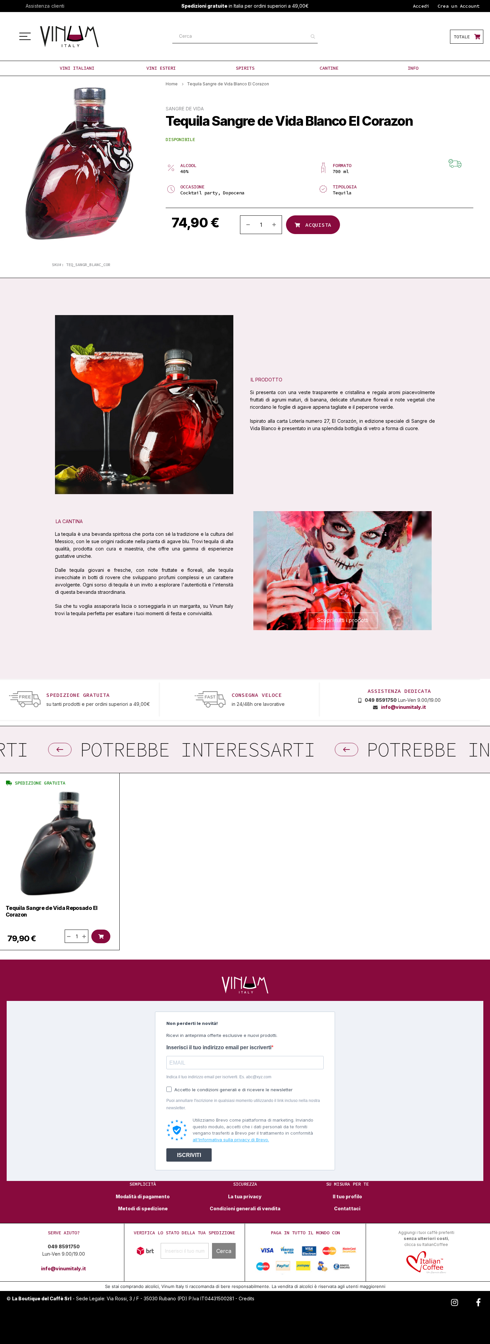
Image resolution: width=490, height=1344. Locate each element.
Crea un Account (458, 6)
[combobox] (245, 36)
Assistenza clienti (45, 6)
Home (172, 84)
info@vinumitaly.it (403, 707)
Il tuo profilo (347, 1196)
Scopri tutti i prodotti (342, 620)
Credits (246, 1298)
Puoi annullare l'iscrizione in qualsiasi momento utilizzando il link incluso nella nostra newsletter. (243, 1104)
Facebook (478, 1301)
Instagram (454, 1301)
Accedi (421, 6)
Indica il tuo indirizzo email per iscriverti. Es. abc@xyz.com (218, 1077)
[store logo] (77, 36)
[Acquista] (100, 936)
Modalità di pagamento (143, 1196)
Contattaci (347, 1208)
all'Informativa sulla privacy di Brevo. (231, 1139)
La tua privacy (245, 1196)
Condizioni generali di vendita (245, 1208)
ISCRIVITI (189, 1155)
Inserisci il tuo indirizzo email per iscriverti (218, 1047)
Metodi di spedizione (143, 1208)
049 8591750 (381, 700)
